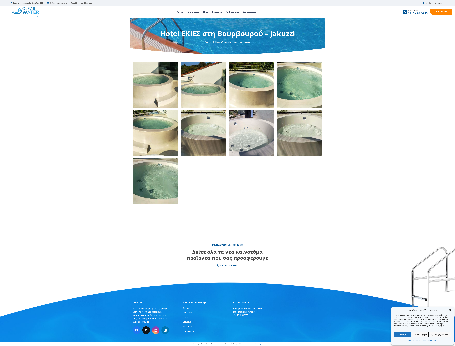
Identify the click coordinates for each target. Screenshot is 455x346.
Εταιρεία (187, 321)
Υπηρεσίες (187, 312)
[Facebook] (136, 330)
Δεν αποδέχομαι (420, 335)
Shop (185, 317)
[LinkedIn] (165, 330)
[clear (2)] (25, 12)
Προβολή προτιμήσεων (440, 335)
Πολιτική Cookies (414, 340)
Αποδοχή (402, 335)
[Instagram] (155, 330)
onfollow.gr (257, 344)
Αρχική (186, 308)
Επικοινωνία (188, 331)
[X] (146, 330)
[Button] (405, 12)
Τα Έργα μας (188, 326)
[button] (450, 310)
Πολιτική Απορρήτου (428, 340)
